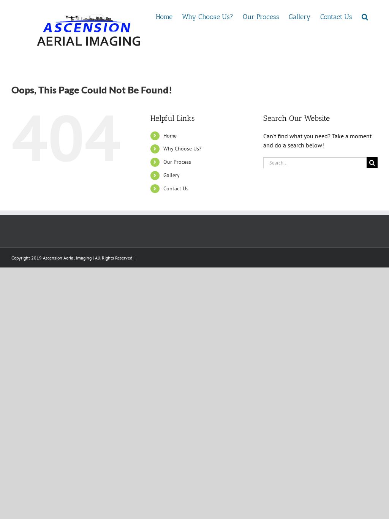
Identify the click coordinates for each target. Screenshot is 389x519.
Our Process (177, 161)
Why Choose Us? (182, 148)
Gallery (171, 175)
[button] (365, 16)
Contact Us (175, 188)
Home (170, 135)
